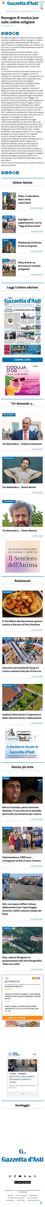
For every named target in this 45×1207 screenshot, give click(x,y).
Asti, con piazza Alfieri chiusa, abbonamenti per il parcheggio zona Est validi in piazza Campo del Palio (21, 908)
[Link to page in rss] (25, 1176)
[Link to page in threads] (17, 33)
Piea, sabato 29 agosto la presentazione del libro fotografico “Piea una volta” (22, 960)
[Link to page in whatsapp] (13, 33)
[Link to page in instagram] (10, 1176)
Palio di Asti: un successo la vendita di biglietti (29, 265)
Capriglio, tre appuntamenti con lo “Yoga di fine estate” (30, 222)
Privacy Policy (10, 1200)
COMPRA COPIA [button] (22, 359)
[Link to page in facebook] (2, 33)
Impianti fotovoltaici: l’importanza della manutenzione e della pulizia (21, 716)
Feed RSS (10, 1195)
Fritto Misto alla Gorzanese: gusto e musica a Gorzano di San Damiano (22, 623)
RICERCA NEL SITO (42, 2)
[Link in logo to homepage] (22, 1159)
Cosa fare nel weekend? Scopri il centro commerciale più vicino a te (21, 669)
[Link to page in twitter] (6, 33)
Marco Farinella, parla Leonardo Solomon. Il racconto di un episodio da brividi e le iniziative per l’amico (21, 810)
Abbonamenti (34, 1195)
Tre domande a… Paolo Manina (19, 530)
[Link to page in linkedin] (10, 33)
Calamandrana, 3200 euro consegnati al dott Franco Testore (21, 859)
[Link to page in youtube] (20, 1176)
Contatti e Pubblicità (21, 1195)
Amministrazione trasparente (16, 1198)
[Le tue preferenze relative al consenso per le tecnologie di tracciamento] (41, 1203)
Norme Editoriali (32, 1198)
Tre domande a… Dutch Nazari (19, 487)
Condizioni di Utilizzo (33, 1200)
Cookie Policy (21, 1200)
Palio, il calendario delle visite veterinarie (28, 199)
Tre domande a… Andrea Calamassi (22, 443)
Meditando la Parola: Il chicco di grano (30, 244)
